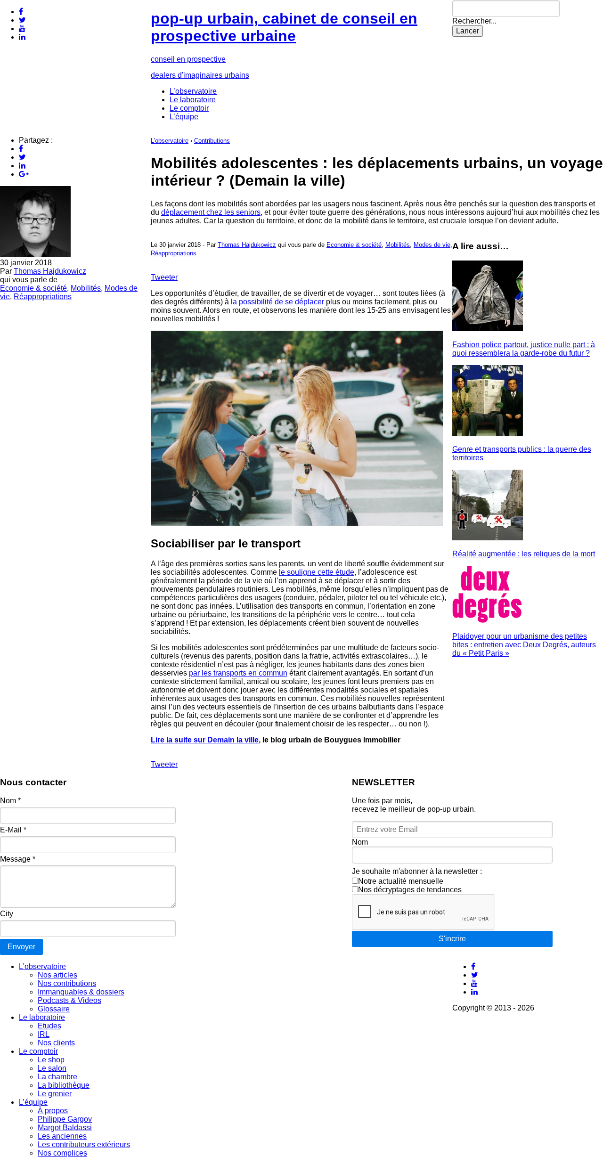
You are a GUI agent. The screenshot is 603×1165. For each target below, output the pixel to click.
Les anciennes (62, 1136)
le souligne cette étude (316, 572)
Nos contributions (67, 983)
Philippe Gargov (65, 1119)
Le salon (52, 1068)
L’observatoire (193, 91)
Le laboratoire (193, 100)
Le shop (51, 1060)
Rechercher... (474, 21)
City (6, 914)
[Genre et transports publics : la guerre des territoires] (487, 433)
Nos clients (56, 1043)
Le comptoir (189, 108)
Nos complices (62, 1153)
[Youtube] (22, 28)
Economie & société (33, 288)
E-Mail (13, 830)
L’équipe (184, 117)
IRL (43, 1034)
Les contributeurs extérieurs (84, 1145)
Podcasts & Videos (69, 1000)
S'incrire (452, 939)
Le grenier (55, 1094)
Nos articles (57, 975)
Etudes (49, 1026)
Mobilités (86, 288)
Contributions (212, 140)
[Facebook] (21, 12)
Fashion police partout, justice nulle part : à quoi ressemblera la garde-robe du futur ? (523, 349)
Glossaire (54, 1009)
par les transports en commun (238, 673)
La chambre (57, 1077)
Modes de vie (432, 244)
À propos (53, 1111)
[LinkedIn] (22, 37)
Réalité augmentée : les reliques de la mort (523, 554)
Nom (10, 801)
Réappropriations (43, 297)
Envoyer (21, 947)
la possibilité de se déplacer (277, 302)
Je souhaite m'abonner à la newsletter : (417, 871)
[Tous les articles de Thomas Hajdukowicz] (35, 254)
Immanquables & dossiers (81, 992)
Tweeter (164, 277)
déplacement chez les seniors (211, 212)
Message (17, 859)
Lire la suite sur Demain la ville (205, 740)
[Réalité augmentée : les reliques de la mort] (487, 538)
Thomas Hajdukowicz (50, 271)
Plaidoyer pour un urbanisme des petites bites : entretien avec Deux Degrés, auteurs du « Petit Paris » (524, 644)
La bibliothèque (64, 1085)
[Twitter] (22, 20)
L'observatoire (169, 140)
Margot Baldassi (65, 1128)
